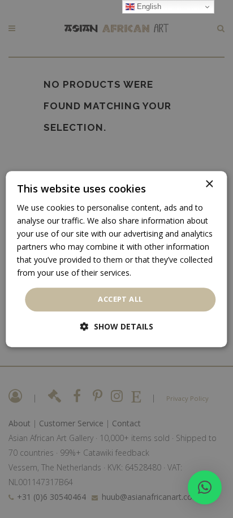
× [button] (209, 184)
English (148, 6)
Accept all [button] (120, 299)
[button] (205, 487)
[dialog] (116, 259)
